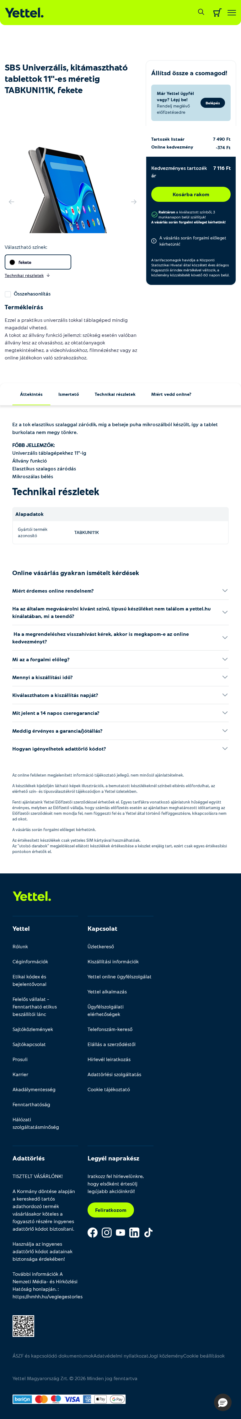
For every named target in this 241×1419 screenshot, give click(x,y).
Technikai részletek (115, 394)
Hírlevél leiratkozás (109, 1059)
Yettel (21, 928)
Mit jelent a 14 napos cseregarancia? (55, 713)
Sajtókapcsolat (29, 1044)
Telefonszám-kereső (110, 1029)
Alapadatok (29, 514)
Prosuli (20, 1059)
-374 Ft (223, 147)
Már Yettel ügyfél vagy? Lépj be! (175, 96)
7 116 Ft (222, 167)
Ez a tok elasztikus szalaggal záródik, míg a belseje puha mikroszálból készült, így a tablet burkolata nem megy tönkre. (115, 428)
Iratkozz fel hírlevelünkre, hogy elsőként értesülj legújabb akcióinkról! (116, 1183)
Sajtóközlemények (33, 1029)
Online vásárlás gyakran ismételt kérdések (75, 572)
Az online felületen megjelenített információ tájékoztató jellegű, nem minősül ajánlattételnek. (98, 775)
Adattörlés (29, 1158)
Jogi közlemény (165, 1356)
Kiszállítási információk (113, 961)
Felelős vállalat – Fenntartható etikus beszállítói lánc (35, 1006)
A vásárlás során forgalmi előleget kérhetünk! (188, 222)
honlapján (44, 1289)
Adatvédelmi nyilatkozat (121, 1356)
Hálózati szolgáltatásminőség (36, 1123)
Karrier (20, 1074)
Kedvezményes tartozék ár (179, 171)
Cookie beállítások (204, 1356)
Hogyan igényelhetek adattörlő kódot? (59, 748)
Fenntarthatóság (31, 1104)
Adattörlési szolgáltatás (114, 1074)
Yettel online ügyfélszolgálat (120, 976)
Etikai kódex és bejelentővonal (29, 980)
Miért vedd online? (171, 394)
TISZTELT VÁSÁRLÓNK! (38, 1176)
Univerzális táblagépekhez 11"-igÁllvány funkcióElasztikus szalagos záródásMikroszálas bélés (49, 460)
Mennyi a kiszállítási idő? (42, 677)
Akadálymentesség (34, 1089)
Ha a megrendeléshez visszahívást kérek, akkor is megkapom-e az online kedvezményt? (100, 637)
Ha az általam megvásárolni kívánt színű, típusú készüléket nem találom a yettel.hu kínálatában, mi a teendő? (111, 612)
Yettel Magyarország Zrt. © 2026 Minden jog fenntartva (75, 1378)
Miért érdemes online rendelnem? (53, 591)
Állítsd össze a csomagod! (189, 72)
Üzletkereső (101, 946)
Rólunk (20, 946)
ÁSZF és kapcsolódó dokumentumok (53, 1356)
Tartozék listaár (168, 139)
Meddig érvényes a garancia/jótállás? (57, 731)
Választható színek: (26, 247)
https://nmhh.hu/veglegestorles (48, 1296)
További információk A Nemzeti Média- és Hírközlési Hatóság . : (45, 1285)
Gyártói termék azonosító (32, 532)
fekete (25, 262)
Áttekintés (31, 394)
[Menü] (232, 12)
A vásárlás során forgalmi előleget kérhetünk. (54, 829)
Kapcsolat (102, 928)
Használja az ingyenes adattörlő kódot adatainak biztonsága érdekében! (42, 1251)
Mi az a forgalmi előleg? (41, 659)
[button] (223, 1402)
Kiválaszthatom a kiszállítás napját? (55, 695)
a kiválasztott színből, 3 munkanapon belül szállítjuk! (186, 214)
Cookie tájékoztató (109, 1089)
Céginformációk (30, 961)
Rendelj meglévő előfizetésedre (173, 109)
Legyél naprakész (113, 1158)
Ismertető (68, 394)
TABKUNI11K (86, 532)
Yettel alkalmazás (107, 991)
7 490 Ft (222, 139)
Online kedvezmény (172, 146)
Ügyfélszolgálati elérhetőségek (106, 1010)
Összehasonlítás (32, 293)
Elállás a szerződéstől (112, 1044)
